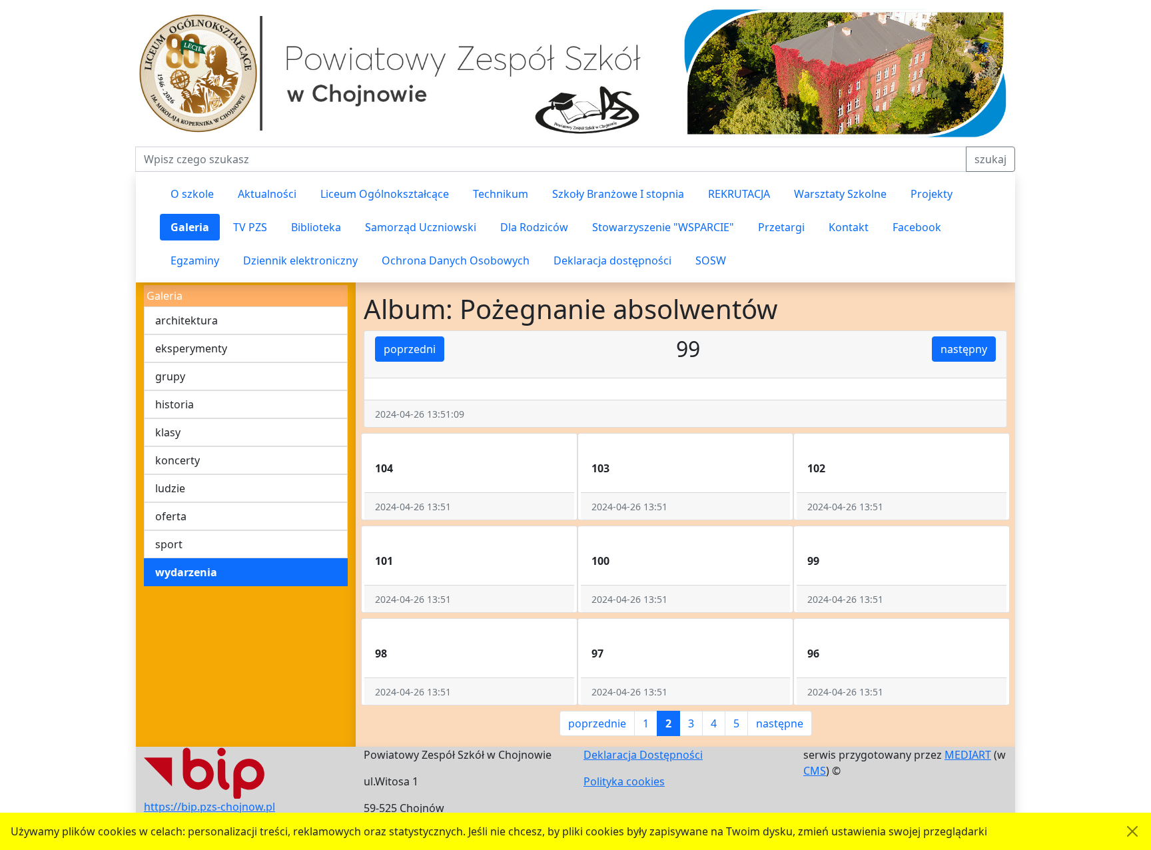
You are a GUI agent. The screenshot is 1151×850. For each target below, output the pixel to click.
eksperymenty (191, 348)
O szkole (192, 194)
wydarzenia (186, 572)
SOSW (710, 260)
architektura (186, 320)
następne (779, 723)
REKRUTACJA (739, 194)
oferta (171, 516)
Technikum (500, 194)
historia (174, 404)
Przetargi (781, 227)
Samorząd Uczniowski (420, 227)
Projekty (932, 194)
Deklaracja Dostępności (643, 754)
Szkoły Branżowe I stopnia (618, 194)
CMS (814, 770)
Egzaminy (195, 260)
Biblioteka (316, 227)
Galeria (190, 227)
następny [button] (964, 349)
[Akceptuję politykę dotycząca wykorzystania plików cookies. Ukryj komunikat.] (1132, 831)
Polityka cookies (624, 781)
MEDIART (968, 754)
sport (169, 544)
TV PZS (250, 227)
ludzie (170, 488)
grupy (170, 376)
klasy (168, 432)
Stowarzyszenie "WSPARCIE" (663, 227)
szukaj (990, 159)
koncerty (177, 460)
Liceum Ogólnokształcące (384, 194)
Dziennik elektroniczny (300, 260)
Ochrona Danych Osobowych (456, 260)
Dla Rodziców (534, 227)
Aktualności (267, 194)
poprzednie (597, 723)
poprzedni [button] (410, 349)
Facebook (917, 227)
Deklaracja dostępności (612, 260)
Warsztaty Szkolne (840, 194)
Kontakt (849, 227)
